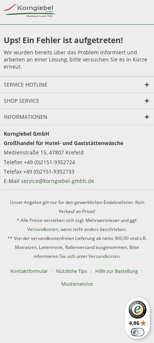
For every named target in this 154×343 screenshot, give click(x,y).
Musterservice (77, 283)
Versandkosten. (105, 256)
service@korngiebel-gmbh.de (57, 180)
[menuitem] (32, 271)
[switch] (137, 332)
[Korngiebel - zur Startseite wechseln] (29, 10)
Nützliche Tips (71, 271)
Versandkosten (42, 229)
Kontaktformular (29, 271)
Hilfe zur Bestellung (116, 271)
